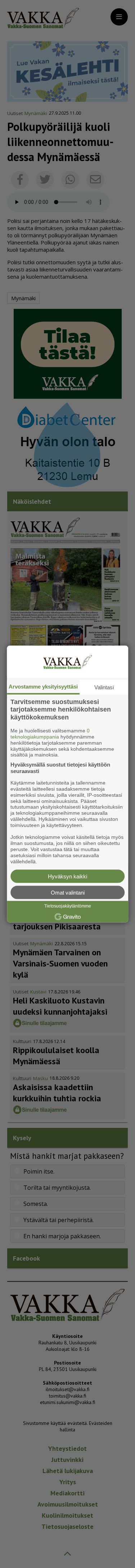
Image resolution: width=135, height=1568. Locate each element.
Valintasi (104, 687)
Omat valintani (68, 893)
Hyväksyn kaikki (67, 876)
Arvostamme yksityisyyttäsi (43, 686)
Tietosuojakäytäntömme (67, 906)
